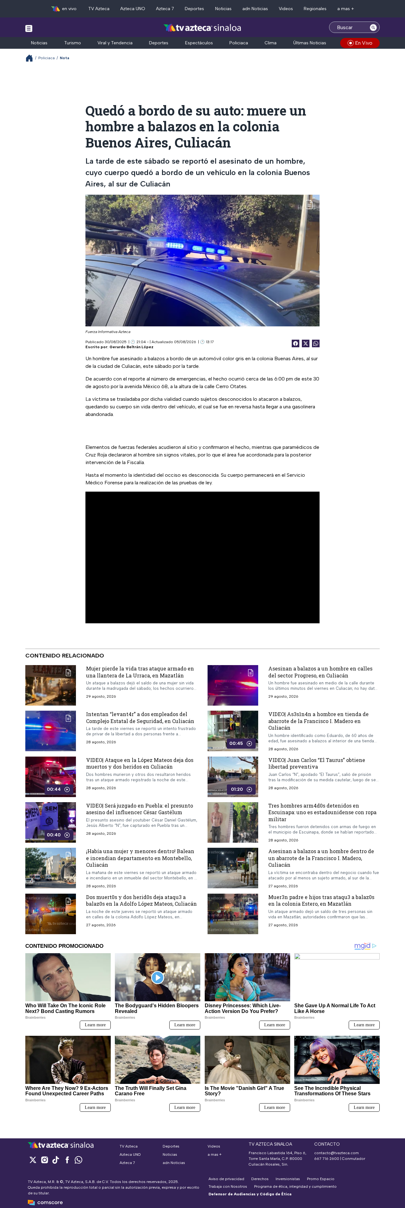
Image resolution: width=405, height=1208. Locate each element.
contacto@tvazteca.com (336, 1153)
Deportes (194, 8)
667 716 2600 (326, 1158)
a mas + (345, 8)
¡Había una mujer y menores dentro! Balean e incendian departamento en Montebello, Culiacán (140, 858)
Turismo (72, 43)
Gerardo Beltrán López (131, 347)
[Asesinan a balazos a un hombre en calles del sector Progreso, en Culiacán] (233, 685)
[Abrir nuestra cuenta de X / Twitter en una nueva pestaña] (33, 1160)
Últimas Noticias (309, 43)
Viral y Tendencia (115, 43)
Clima (271, 43)
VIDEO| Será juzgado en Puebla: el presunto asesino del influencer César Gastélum (139, 809)
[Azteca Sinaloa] (203, 28)
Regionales (315, 8)
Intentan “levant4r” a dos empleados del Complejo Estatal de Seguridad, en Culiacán (140, 717)
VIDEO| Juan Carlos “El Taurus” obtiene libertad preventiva (316, 763)
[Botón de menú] (28, 28)
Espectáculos (199, 43)
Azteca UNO (132, 8)
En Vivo (363, 43)
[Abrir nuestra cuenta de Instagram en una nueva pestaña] (44, 1160)
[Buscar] (373, 27)
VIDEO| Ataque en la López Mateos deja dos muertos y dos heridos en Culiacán (139, 763)
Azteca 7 (165, 8)
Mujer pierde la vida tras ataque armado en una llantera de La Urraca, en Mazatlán (140, 672)
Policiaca (238, 43)
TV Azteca (98, 8)
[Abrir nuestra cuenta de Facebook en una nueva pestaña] (67, 1160)
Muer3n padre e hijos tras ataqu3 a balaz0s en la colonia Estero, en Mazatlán (321, 900)
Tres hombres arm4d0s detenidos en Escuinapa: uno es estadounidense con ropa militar (322, 812)
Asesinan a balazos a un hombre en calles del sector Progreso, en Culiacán (320, 672)
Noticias (223, 8)
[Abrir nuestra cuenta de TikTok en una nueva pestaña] (55, 1160)
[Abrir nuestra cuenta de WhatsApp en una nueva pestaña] (78, 1160)
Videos (286, 8)
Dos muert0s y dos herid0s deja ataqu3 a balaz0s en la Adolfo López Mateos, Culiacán (141, 900)
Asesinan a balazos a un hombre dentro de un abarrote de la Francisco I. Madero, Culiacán (321, 858)
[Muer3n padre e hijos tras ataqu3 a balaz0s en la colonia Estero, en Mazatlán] (233, 914)
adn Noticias (255, 8)
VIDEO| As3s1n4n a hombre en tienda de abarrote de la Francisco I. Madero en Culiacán (318, 721)
